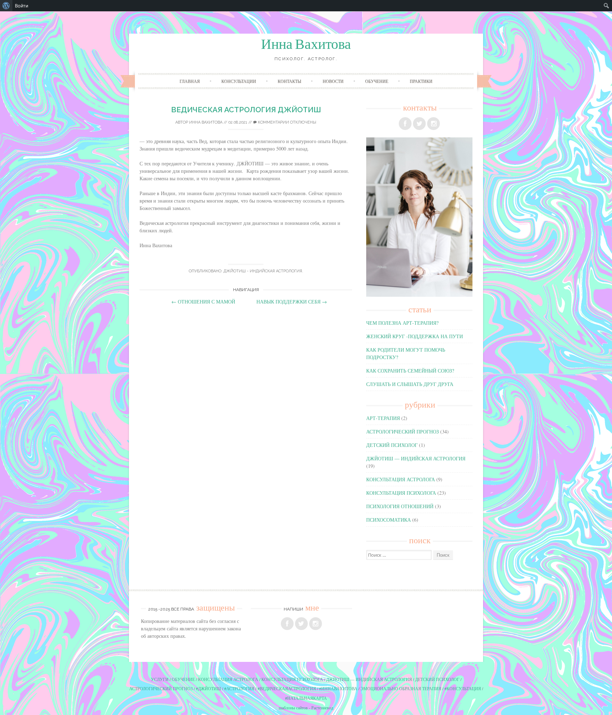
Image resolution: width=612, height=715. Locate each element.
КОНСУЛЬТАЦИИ (238, 81)
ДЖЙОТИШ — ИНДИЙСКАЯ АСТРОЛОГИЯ (415, 458)
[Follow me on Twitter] (419, 123)
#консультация (462, 688)
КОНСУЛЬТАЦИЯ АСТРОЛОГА (400, 479)
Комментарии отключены (286, 122)
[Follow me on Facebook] (405, 123)
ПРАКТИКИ (421, 81)
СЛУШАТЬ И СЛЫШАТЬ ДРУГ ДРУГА (409, 384)
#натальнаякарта (306, 698)
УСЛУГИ (160, 679)
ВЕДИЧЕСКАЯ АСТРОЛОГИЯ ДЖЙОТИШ (246, 109)
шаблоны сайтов (293, 707)
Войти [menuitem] (21, 5)
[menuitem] (6, 5)
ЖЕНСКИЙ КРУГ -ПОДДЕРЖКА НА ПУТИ (414, 336)
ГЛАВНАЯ (190, 81)
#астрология (239, 688)
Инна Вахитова (306, 44)
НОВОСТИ (333, 81)
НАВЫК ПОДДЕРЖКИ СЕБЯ (291, 301)
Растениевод (322, 707)
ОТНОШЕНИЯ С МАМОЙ (203, 301)
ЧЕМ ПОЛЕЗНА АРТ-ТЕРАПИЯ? (402, 322)
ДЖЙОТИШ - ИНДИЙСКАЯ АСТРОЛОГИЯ (262, 271)
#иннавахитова (338, 688)
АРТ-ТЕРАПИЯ (383, 418)
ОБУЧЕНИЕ (376, 81)
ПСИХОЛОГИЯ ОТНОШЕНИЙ (400, 506)
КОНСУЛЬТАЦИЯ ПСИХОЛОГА (401, 492)
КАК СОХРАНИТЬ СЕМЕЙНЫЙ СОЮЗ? (410, 370)
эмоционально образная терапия (401, 688)
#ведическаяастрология (286, 688)
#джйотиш (208, 688)
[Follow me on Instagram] (433, 123)
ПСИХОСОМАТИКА (388, 519)
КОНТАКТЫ (289, 81)
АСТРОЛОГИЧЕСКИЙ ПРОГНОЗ (402, 431)
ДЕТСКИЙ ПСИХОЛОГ (392, 445)
